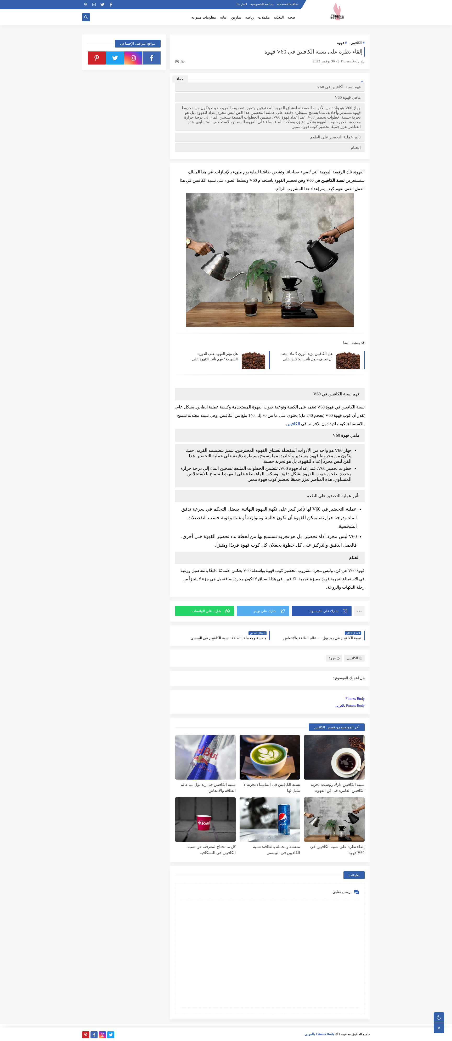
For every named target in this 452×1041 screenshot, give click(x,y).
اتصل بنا (242, 4)
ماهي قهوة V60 (348, 97)
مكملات (264, 17)
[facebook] (110, 4)
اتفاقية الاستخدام (287, 4)
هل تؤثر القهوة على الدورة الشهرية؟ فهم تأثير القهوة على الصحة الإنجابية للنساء (215, 356)
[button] (322, 611)
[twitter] (102, 4)
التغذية (279, 17)
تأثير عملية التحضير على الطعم (335, 137)
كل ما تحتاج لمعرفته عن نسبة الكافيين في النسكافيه (212, 850)
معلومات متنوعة (203, 17)
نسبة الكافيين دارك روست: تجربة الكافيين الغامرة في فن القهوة (338, 787)
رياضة (249, 17)
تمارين (236, 17)
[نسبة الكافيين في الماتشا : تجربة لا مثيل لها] (270, 757)
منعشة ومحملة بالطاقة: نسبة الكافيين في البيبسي (276, 850)
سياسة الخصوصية (261, 4)
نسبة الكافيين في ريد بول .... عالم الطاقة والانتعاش (208, 787)
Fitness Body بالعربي (350, 705)
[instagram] (94, 4)
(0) (177, 61)
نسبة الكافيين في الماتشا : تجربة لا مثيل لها (272, 787)
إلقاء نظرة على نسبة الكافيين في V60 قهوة (337, 850)
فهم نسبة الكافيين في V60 (339, 87)
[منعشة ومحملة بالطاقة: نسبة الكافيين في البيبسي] (270, 819)
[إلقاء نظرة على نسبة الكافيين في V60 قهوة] (334, 819)
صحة (291, 17)
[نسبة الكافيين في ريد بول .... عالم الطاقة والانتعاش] (205, 757)
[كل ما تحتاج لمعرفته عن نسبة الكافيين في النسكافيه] (205, 819)
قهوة (340, 43)
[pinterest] (85, 4)
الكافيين (356, 43)
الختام (356, 147)
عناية (223, 17)
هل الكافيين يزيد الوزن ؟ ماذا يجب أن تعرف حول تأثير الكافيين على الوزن (306, 356)
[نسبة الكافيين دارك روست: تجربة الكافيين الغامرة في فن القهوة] (334, 757)
